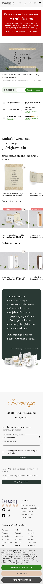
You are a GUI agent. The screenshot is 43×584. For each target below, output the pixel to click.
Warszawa (5, 530)
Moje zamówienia (28, 505)
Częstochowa (7, 542)
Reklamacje (26, 517)
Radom (18, 542)
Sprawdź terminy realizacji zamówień (22, 31)
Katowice (18, 539)
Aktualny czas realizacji (30, 508)
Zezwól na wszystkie (21, 568)
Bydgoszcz (19, 536)
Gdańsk (31, 533)
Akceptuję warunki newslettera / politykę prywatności (21, 452)
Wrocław (5, 533)
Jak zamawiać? (27, 514)
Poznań (18, 533)
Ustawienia (21, 574)
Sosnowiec (32, 542)
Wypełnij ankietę (21, 482)
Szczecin (5, 536)
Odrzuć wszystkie (21, 580)
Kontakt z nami (27, 511)
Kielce (17, 545)
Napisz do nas (19, 308)
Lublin (30, 536)
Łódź (30, 530)
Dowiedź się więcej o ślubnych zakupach (24, 349)
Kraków (18, 530)
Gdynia (31, 539)
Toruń (4, 545)
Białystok (5, 539)
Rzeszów (31, 545)
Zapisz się (21, 457)
